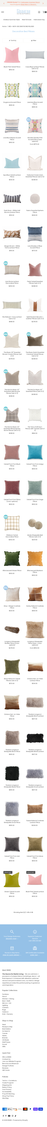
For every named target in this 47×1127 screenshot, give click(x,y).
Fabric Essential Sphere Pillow (34, 211)
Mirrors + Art (6, 1003)
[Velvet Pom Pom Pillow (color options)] (12, 488)
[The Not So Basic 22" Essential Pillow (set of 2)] (35, 378)
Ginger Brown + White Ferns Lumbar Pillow (12, 247)
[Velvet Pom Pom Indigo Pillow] (35, 452)
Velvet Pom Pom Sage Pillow (35, 500)
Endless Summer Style (12, 20)
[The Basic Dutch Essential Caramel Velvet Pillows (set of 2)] (35, 340)
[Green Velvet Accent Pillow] (12, 880)
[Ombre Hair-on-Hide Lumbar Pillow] (35, 667)
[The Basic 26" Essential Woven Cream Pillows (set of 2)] (12, 340)
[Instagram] (12, 1116)
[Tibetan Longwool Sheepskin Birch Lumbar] (35, 702)
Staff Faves (6, 1042)
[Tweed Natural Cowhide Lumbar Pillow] (35, 809)
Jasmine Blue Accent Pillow (35, 103)
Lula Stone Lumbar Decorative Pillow (12, 282)
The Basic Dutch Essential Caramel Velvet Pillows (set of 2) (35, 354)
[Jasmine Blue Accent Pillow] (35, 90)
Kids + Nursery (7, 1014)
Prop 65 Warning (8, 1094)
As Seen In (6, 1031)
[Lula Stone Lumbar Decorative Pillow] (12, 269)
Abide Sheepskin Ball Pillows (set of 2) (35, 536)
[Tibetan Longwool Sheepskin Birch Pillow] (12, 738)
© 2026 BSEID (7, 1120)
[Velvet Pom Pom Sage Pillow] (35, 488)
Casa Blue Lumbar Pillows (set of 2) (35, 68)
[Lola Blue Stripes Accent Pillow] (12, 126)
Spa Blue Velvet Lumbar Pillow (12, 176)
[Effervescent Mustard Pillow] (35, 559)
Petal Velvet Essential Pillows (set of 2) (35, 282)
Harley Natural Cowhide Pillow (35, 607)
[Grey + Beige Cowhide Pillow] (12, 594)
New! (4, 1024)
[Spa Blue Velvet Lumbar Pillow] (12, 163)
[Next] (43, 3)
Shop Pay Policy (8, 1096)
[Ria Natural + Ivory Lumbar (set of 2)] (12, 305)
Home (4, 26)
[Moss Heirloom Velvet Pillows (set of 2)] (12, 667)
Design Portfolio (8, 1066)
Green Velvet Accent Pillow (12, 892)
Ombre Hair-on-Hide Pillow (12, 715)
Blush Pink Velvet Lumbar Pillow (35, 892)
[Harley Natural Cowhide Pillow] (35, 594)
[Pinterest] (6, 1116)
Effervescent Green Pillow (12, 570)
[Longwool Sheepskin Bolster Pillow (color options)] (12, 630)
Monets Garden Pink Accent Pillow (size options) (35, 139)
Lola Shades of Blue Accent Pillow (35, 247)
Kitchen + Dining (8, 999)
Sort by (13, 40)
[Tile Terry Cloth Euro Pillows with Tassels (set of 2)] (35, 415)
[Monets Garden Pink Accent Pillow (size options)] (35, 126)
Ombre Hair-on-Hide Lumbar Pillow (35, 679)
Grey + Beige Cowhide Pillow (12, 607)
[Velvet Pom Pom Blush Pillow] (12, 452)
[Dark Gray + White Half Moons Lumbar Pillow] (12, 199)
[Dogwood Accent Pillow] (12, 90)
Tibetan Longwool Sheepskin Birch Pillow (12, 750)
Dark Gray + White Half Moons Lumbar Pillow (12, 211)
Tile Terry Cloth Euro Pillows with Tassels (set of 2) (34, 428)
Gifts (3, 1046)
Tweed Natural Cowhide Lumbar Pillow (35, 821)
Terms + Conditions (9, 1081)
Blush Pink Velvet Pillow (12, 67)
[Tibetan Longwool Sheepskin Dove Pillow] (12, 809)
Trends (4, 1033)
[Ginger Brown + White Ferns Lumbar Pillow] (12, 234)
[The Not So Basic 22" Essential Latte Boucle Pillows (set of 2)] (12, 378)
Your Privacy (6, 1089)
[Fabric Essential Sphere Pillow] (35, 199)
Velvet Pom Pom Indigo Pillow (35, 465)
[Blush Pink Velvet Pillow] (12, 55)
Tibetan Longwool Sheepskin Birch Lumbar (35, 715)
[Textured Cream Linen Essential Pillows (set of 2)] (35, 163)
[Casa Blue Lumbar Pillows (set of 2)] (35, 55)
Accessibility (6, 1092)
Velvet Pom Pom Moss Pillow (35, 857)
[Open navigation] (2, 12)
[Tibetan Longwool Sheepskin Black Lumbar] (35, 738)
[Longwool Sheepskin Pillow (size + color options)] (35, 630)
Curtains (5, 1007)
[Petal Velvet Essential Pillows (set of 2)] (35, 269)
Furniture (5, 994)
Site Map (5, 1098)
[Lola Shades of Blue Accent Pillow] (35, 234)
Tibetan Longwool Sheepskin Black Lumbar (35, 750)
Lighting (5, 1005)
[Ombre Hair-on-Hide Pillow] (12, 702)
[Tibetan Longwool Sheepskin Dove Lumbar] (35, 773)
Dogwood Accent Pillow (12, 102)
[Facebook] (3, 1116)
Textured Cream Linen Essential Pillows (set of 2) (35, 176)
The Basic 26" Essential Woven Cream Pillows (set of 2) (12, 354)
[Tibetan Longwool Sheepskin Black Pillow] (12, 773)
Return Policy (7, 1087)
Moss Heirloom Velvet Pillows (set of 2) (12, 679)
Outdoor (5, 1012)
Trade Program (8, 1083)
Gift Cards (6, 1070)
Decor (4, 996)
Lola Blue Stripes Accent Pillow (12, 138)
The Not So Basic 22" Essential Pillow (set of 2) (35, 390)
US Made (5, 1040)
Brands (5, 1038)
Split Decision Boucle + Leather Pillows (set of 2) (35, 318)
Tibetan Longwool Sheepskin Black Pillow (12, 786)
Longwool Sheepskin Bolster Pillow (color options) (12, 643)
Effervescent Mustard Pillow (35, 571)
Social (4, 1044)
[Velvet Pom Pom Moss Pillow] (35, 844)
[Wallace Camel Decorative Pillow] (12, 523)
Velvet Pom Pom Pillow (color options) (12, 500)
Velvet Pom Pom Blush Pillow (12, 465)
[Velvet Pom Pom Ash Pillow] (12, 844)
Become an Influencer (10, 1064)
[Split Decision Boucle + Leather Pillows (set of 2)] (35, 305)
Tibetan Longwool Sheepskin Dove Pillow (12, 821)
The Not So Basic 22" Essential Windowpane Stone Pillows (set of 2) (12, 428)
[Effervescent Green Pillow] (12, 559)
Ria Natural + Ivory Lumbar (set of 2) (12, 318)
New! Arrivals (26, 20)
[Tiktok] (15, 1116)
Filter (34, 40)
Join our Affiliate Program (11, 1061)
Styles (4, 1036)
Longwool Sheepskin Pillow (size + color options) (34, 643)
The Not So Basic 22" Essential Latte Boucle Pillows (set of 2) (12, 391)
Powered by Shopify (20, 1120)
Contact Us (6, 1059)
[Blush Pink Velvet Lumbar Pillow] (35, 880)
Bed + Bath (6, 1001)
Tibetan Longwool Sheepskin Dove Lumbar (35, 786)
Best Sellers (6, 1029)
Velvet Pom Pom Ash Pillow (12, 857)
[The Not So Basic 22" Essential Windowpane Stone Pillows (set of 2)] (12, 415)
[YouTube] (9, 1116)
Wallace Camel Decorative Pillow (12, 536)
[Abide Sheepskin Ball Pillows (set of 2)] (35, 523)
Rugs (4, 1010)
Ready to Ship (7, 1027)
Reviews (5, 1068)
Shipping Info (7, 1085)
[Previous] (4, 3)
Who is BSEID (6, 1057)
